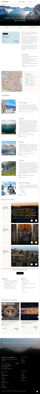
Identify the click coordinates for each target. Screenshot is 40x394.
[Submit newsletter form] (17, 363)
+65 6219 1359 (11, 345)
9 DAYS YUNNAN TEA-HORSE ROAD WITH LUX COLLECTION (29, 322)
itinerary (20, 27)
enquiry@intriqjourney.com (23, 345)
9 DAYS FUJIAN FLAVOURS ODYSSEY (10, 322)
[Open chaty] (37, 391)
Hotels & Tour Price (33, 27)
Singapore (22, 1)
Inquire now (20, 273)
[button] (32, 221)
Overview (6, 27)
